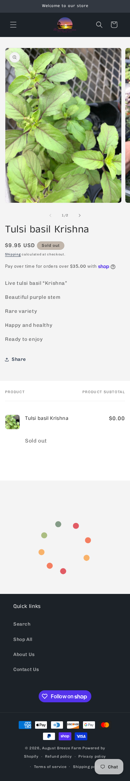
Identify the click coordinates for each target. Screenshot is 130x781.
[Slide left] (50, 215)
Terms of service (50, 767)
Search (22, 624)
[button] (13, 24)
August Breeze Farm (62, 748)
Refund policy (58, 756)
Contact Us (26, 669)
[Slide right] (79, 215)
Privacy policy (92, 756)
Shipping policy (88, 767)
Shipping (13, 254)
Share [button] (19, 359)
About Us (24, 654)
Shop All (23, 639)
